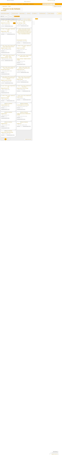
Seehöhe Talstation (22, 13)
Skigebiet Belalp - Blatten (5, 31)
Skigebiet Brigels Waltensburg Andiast (7, 132)
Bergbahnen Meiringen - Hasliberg (6, 57)
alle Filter (59, 13)
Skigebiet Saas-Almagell (5, 97)
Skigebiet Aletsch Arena (20, 69)
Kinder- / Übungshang (51, 13)
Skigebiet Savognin (20, 79)
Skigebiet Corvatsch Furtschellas (6, 80)
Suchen (54, 4)
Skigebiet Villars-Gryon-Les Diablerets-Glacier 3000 (24, 114)
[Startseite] (1, 6)
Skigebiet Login (49, 0)
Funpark (6, 16)
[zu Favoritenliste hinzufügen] (1, 21)
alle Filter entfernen (17, 16)
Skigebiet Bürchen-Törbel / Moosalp (22, 88)
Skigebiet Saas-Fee (4, 123)
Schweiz (11, 16)
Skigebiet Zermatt (4, 113)
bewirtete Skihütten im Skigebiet (5, 13)
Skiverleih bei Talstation (15, 13)
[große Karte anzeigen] (33, 22)
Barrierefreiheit (55, 451)
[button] (2, 139)
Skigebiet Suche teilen (28, 139)
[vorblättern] (14, 21)
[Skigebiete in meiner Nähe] (33, 24)
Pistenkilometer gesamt (42, 13)
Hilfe (52, 0)
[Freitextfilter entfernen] (52, 4)
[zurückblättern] (3, 21)
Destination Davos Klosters (5, 69)
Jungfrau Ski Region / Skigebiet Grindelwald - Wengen (24, 59)
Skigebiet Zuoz (19, 123)
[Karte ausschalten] (61, 19)
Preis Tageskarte (34, 13)
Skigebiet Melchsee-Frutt (5, 88)
